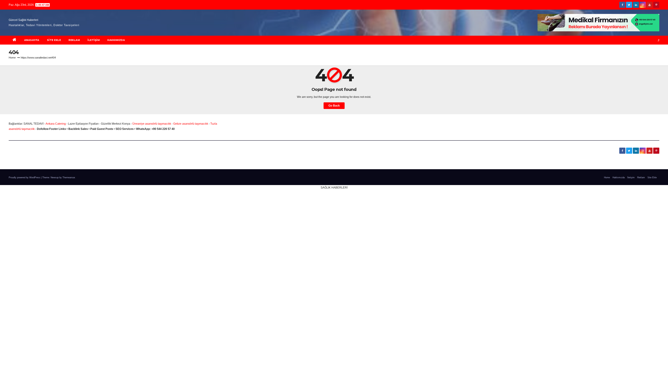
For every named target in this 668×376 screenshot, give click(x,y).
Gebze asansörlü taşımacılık (190, 123)
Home (12, 57)
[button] (658, 40)
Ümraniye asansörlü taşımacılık (151, 123)
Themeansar (68, 177)
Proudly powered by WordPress (25, 177)
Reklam (74, 40)
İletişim (94, 40)
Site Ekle (54, 40)
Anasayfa (31, 40)
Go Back (334, 105)
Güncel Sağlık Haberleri (23, 19)
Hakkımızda (116, 40)
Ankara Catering (56, 123)
